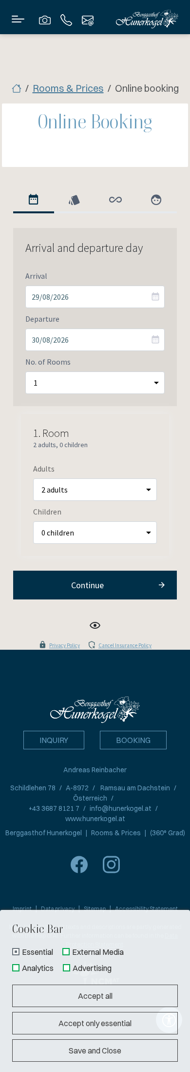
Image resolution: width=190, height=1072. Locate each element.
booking (133, 740)
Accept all (95, 996)
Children (47, 511)
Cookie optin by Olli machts (151, 1068)
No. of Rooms (48, 362)
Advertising (92, 968)
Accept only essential (95, 1023)
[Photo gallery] (45, 19)
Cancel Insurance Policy (125, 645)
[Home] (16, 88)
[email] (88, 19)
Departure (42, 319)
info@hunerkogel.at (121, 808)
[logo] (95, 708)
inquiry (53, 740)
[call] (66, 19)
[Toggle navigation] (18, 19)
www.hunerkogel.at (95, 818)
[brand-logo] (147, 19)
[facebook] (79, 864)
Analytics (38, 968)
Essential (37, 952)
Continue (87, 585)
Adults (44, 469)
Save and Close (95, 1050)
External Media (98, 952)
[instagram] (111, 864)
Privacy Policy (64, 645)
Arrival (36, 276)
